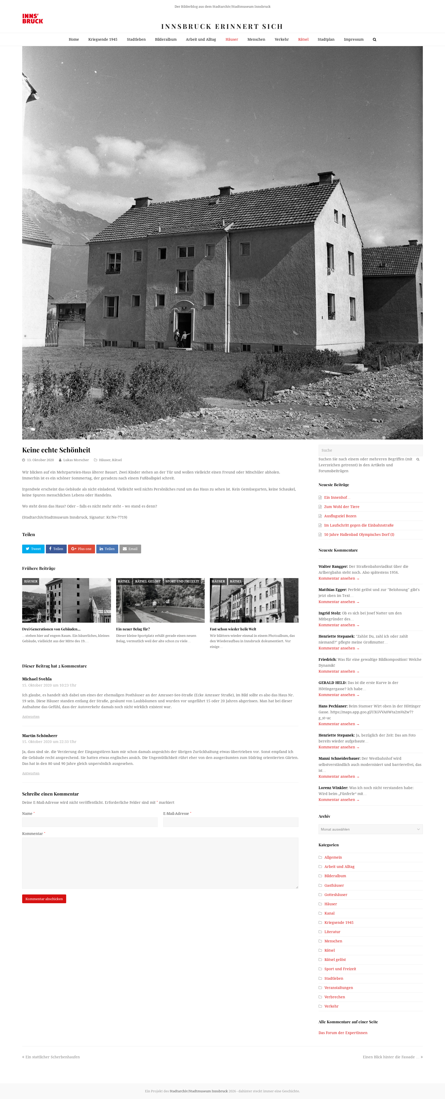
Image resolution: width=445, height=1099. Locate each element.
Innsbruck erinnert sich (222, 26)
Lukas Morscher (76, 460)
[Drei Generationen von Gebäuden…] (66, 600)
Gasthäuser (334, 885)
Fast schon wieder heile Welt (233, 629)
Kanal (329, 913)
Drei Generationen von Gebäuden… (51, 629)
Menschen (333, 941)
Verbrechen (334, 997)
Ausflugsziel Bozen (340, 516)
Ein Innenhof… (337, 497)
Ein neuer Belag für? (133, 629)
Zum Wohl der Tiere (342, 507)
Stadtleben (333, 978)
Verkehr (331, 1006)
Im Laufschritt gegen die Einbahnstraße (359, 525)
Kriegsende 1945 (339, 922)
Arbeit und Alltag (339, 867)
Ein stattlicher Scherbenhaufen (52, 1057)
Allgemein (333, 857)
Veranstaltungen (338, 988)
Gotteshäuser (335, 895)
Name (28, 813)
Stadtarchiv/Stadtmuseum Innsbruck (199, 1091)
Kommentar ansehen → (339, 578)
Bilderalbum (335, 876)
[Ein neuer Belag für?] (160, 600)
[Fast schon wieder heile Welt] (254, 600)
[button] (33, 549)
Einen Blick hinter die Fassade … (391, 1057)
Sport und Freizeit (182, 581)
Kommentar (33, 834)
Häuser (104, 460)
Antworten (30, 716)
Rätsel (117, 460)
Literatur (332, 932)
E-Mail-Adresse (177, 813)
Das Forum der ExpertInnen (343, 1033)
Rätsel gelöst (148, 581)
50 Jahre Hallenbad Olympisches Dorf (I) (359, 534)
